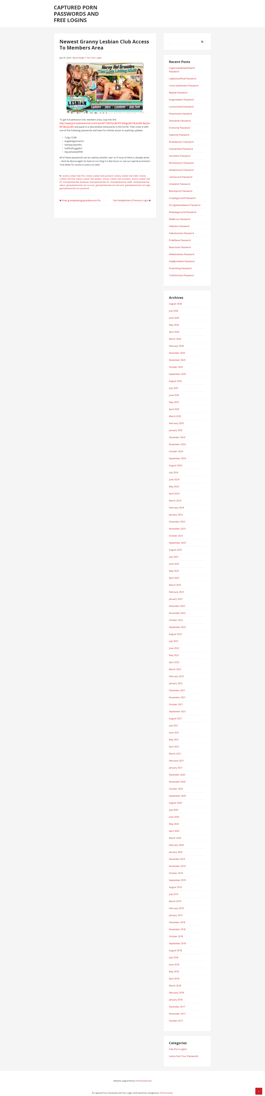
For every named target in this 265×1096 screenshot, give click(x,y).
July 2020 (173, 809)
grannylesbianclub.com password (74, 188)
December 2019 (177, 859)
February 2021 (176, 760)
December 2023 (177, 521)
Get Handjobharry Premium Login (130, 200)
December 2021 (177, 690)
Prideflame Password (180, 240)
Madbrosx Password (179, 219)
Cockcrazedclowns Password (183, 85)
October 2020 (176, 788)
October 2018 (176, 936)
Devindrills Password (179, 120)
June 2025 (174, 395)
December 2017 (177, 1006)
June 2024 (174, 479)
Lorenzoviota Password (181, 106)
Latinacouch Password (180, 176)
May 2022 (174, 655)
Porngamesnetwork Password (184, 205)
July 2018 (173, 957)
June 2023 (174, 563)
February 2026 (176, 345)
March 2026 (175, 338)
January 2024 (175, 514)
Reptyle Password (178, 92)
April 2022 (174, 662)
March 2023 (175, 584)
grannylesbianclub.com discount (110, 185)
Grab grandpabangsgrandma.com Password (83, 200)
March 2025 (175, 416)
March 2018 (175, 985)
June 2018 (174, 964)
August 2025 (175, 381)
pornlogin (80, 57)
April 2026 (174, 331)
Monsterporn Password (181, 162)
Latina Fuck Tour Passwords (183, 1056)
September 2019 (177, 880)
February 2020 (176, 845)
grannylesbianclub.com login (137, 185)
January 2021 (175, 767)
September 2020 (177, 795)
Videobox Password (179, 226)
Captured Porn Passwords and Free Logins (76, 14)
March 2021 (175, 753)
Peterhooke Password (180, 113)
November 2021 (177, 697)
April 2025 (174, 409)
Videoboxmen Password (181, 233)
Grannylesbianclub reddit (121, 182)
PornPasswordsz (143, 1080)
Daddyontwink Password (181, 261)
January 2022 (175, 683)
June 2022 (174, 648)
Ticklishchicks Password (181, 275)
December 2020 (177, 774)
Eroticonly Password (179, 127)
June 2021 (174, 732)
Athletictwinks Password (181, 254)
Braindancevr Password (181, 141)
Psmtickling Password (180, 268)
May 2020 (174, 823)
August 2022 (175, 634)
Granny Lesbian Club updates (89, 179)
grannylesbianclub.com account (80, 185)
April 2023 (174, 577)
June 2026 (174, 317)
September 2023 (177, 542)
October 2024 (176, 451)
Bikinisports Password (180, 191)
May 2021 (174, 739)
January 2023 (175, 599)
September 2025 (177, 374)
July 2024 (173, 472)
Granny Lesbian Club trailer (126, 175)
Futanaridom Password (181, 148)
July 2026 (173, 310)
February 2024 (176, 507)
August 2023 (175, 549)
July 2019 (173, 894)
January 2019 (175, 915)
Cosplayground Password (182, 198)
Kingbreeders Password (181, 99)
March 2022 (175, 669)
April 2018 (174, 978)
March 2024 (175, 500)
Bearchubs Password (180, 247)
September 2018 (177, 943)
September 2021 (177, 711)
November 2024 (177, 444)
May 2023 (174, 570)
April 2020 (174, 830)
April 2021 (174, 746)
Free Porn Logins (94, 57)
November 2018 (177, 929)
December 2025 (177, 352)
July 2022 (173, 641)
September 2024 (177, 458)
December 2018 (177, 922)
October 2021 (176, 704)
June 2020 (174, 816)
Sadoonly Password (179, 134)
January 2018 (175, 999)
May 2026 (174, 324)
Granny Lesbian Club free (73, 175)
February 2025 (176, 423)
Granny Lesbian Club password (99, 175)
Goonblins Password (179, 155)
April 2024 (174, 493)
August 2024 (175, 465)
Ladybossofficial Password (182, 78)
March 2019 (175, 901)
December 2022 (177, 606)
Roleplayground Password (182, 212)
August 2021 (175, 718)
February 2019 (176, 908)
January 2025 (175, 430)
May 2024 (174, 486)
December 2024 (177, 437)
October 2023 (176, 535)
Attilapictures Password (181, 169)
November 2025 (177, 360)
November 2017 (177, 1013)
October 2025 (176, 367)
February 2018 (176, 992)
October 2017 (176, 1020)
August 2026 (175, 303)
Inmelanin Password (179, 184)
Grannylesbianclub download (75, 182)
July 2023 (173, 556)
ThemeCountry (166, 1093)
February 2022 (176, 676)
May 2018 (174, 971)
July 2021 (173, 725)
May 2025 (174, 402)
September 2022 (177, 627)
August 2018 (175, 950)
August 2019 (175, 887)
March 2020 (175, 838)
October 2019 (176, 873)
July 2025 (173, 388)
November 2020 (177, 781)
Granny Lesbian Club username (117, 179)
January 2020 (175, 852)
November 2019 (177, 866)
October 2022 (176, 620)
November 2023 (177, 528)
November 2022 (177, 613)
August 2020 (175, 802)
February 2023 (176, 591)
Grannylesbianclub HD (99, 182)
